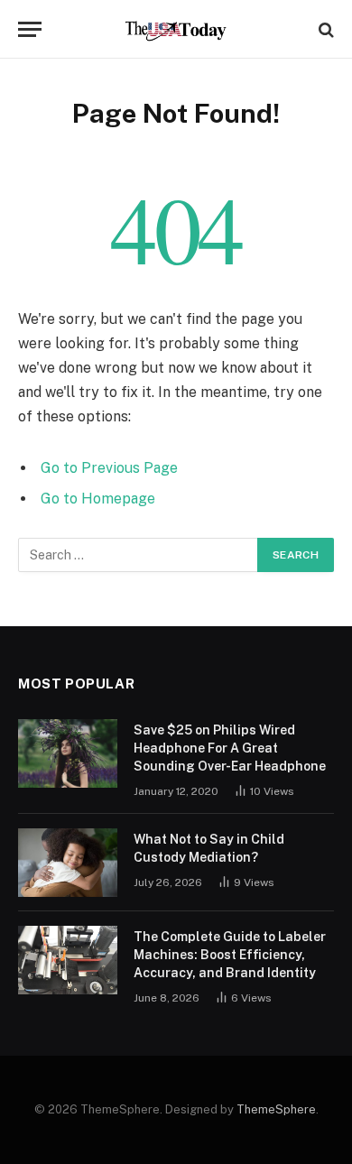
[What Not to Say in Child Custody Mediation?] (67, 862)
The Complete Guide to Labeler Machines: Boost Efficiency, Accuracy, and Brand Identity (230, 954)
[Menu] (30, 29)
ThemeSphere (276, 1109)
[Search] (324, 29)
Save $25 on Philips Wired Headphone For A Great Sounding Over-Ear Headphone (230, 748)
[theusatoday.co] (176, 29)
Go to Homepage (98, 498)
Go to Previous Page (109, 467)
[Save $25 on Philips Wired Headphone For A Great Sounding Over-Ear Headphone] (67, 753)
